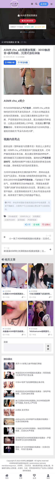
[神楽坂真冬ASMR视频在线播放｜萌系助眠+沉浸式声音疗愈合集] (9, 375)
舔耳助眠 (21, 220)
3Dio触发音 (12, 216)
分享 (28, 225)
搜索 (6, 342)
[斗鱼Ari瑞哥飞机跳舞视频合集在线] (9, 384)
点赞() (47, 225)
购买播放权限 (28, 21)
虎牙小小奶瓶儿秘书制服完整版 (28, 363)
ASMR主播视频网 (27, 461)
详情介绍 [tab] (11, 62)
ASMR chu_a (25, 216)
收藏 (37, 225)
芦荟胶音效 (32, 220)
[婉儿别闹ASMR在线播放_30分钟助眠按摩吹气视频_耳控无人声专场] (9, 403)
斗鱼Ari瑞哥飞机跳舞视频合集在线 (29, 382)
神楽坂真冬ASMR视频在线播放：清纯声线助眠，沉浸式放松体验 (33, 392)
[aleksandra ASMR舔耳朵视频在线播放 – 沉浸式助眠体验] (9, 421)
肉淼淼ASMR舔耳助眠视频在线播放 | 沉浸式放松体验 (14, 332)
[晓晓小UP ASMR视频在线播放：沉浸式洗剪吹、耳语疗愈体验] (9, 449)
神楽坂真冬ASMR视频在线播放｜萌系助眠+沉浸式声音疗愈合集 (33, 373)
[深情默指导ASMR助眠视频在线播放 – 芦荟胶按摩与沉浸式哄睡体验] (9, 440)
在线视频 (21, 57)
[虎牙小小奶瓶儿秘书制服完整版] (9, 366)
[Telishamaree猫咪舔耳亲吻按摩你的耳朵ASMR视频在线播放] (40, 313)
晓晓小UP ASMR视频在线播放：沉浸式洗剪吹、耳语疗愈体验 (32, 448)
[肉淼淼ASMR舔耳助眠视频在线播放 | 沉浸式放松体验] (14, 313)
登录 (45, 4)
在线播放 (36, 216)
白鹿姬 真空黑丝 (22, 410)
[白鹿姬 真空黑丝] (9, 412)
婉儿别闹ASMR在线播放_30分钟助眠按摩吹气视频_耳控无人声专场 (32, 401)
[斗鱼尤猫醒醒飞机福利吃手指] (40, 276)
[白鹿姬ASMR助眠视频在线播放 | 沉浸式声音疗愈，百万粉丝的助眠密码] (14, 276)
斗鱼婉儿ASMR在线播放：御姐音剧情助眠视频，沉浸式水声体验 (33, 429)
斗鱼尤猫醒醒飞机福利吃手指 (40, 294)
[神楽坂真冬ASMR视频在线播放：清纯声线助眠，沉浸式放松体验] (9, 393)
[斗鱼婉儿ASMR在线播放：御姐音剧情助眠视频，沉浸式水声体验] (9, 430)
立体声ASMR (10, 220)
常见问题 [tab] (24, 62)
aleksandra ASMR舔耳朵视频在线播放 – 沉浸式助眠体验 (32, 420)
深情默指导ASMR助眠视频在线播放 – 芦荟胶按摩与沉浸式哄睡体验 (33, 438)
